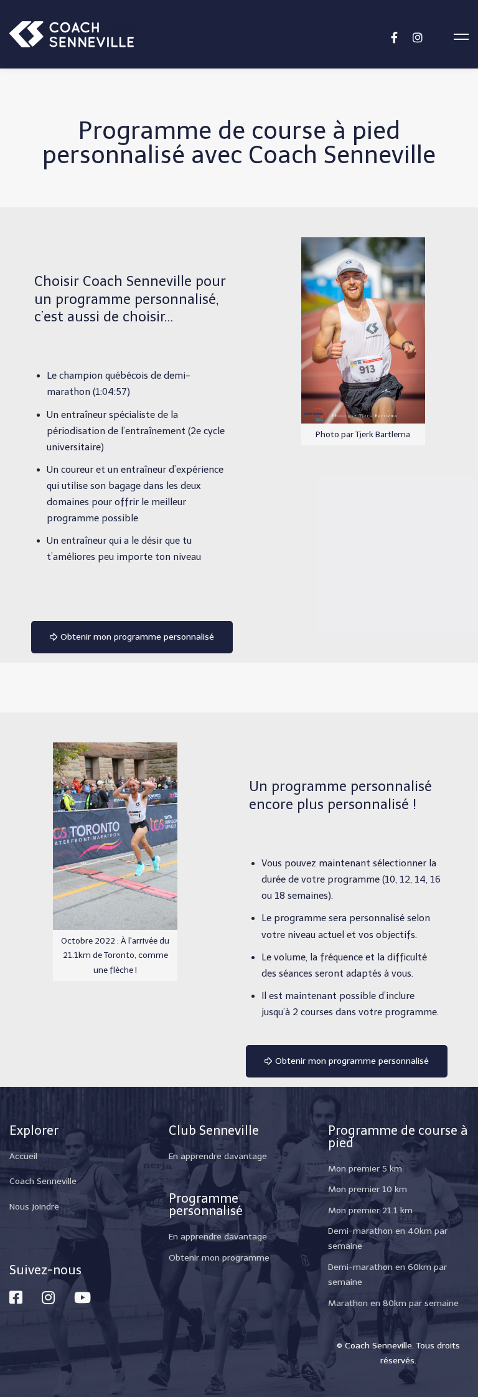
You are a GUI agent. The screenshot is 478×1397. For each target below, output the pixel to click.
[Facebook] (394, 36)
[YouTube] (82, 1297)
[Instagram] (417, 36)
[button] (132, 637)
